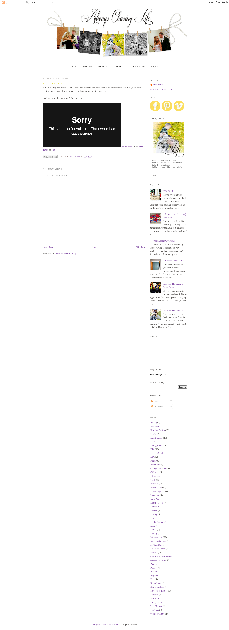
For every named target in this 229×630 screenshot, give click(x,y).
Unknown (158, 85)
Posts (155, 400)
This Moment (156, 605)
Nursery (153, 552)
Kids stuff (154, 506)
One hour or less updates (161, 556)
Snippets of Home (158, 590)
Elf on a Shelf (156, 453)
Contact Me (119, 66)
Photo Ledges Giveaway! (164, 240)
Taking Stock (156, 602)
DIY (152, 449)
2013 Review (127, 146)
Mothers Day (156, 544)
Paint (152, 563)
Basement (154, 426)
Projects (154, 66)
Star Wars (154, 598)
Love (152, 525)
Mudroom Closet (157, 548)
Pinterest (154, 571)
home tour (155, 495)
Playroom (154, 575)
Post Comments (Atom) (65, 253)
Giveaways (155, 475)
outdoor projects (157, 560)
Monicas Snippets (158, 541)
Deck (152, 441)
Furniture (154, 464)
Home (73, 66)
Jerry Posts (155, 498)
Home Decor (156, 487)
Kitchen (153, 510)
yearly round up (157, 613)
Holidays (154, 483)
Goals (152, 479)
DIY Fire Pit (169, 191)
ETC (152, 456)
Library (153, 514)
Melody (153, 533)
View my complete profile (164, 90)
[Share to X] (50, 156)
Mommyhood (156, 537)
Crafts (153, 433)
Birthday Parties (157, 430)
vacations (154, 609)
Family (153, 460)
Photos (153, 567)
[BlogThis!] (47, 156)
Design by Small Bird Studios (105, 624)
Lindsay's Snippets (158, 521)
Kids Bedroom (156, 502)
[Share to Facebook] (53, 156)
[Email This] (44, 156)
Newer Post (48, 247)
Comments (158, 406)
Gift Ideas (154, 472)
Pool (152, 579)
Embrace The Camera (173, 310)
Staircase (154, 594)
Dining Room (156, 445)
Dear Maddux (156, 437)
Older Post (140, 247)
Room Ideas (155, 583)
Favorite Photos (138, 66)
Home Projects (156, 491)
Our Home (102, 66)
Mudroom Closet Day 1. (174, 260)
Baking (153, 422)
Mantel (153, 529)
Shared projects (157, 586)
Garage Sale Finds (158, 468)
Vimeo (54, 149)
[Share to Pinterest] (56, 156)
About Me (87, 66)
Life (152, 517)
